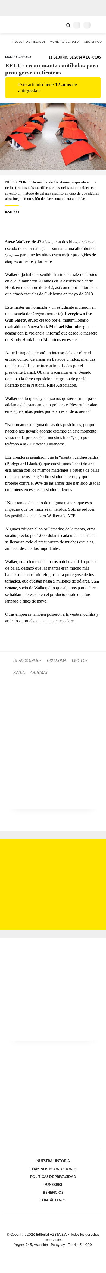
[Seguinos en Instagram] (62, 1251)
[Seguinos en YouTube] (56, 1251)
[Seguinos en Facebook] (45, 1251)
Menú (98, 25)
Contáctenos (53, 1200)
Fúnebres (53, 1184)
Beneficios (53, 1192)
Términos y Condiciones (53, 1169)
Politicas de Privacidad (53, 1177)
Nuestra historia (53, 1161)
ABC (14, 24)
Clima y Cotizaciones (59, 25)
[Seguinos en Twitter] (51, 1251)
